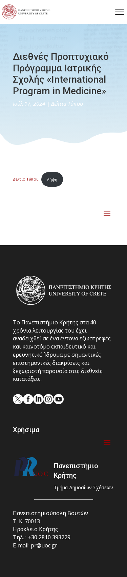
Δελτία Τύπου (67, 103)
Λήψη (52, 179)
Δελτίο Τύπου (26, 179)
